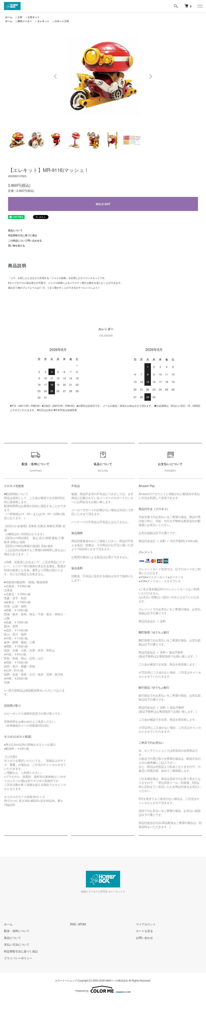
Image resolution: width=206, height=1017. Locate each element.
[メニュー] (200, 6)
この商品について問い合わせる (25, 240)
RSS (73, 924)
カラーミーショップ (66, 980)
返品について (15, 230)
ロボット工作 (62, 21)
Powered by (82, 990)
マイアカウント (146, 924)
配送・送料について (16, 931)
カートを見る (144, 931)
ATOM (82, 924)
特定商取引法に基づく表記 (22, 235)
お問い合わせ (144, 938)
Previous (56, 76)
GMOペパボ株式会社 (116, 980)
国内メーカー (25, 21)
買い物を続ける (16, 245)
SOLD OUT (103, 204)
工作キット (34, 17)
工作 (20, 17)
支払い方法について (16, 944)
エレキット (43, 21)
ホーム (8, 17)
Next (150, 76)
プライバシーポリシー (18, 958)
